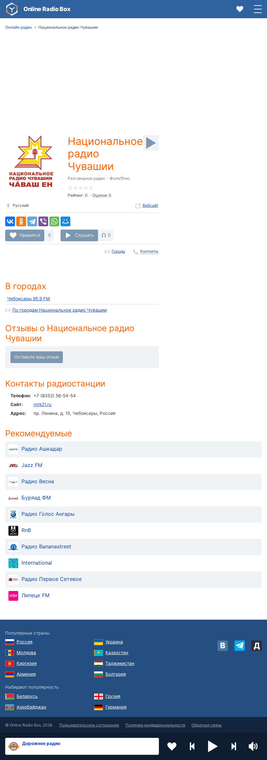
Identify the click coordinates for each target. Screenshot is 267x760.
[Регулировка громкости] (254, 746)
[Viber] (43, 221)
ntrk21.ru (42, 404)
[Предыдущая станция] (192, 746)
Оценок (99, 195)
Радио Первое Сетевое (51, 579)
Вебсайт (150, 205)
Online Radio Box (46, 9)
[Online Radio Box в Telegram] (239, 645)
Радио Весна (37, 481)
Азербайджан (31, 707)
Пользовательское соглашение (89, 725)
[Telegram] (32, 221)
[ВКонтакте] (10, 221)
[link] (11, 9)
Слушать (84, 235)
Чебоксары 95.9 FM (28, 298)
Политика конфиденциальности (155, 725)
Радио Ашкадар (41, 448)
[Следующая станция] (233, 746)
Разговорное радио (86, 178)
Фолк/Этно (120, 178)
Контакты (149, 251)
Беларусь (27, 696)
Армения (26, 674)
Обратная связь (206, 725)
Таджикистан (119, 663)
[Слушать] (151, 143)
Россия (25, 641)
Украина (114, 641)
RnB (26, 530)
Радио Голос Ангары (48, 514)
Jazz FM (31, 465)
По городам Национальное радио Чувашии (59, 310)
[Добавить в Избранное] (172, 746)
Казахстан (116, 652)
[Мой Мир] (65, 221)
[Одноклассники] (21, 221)
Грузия (112, 696)
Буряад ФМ (36, 497)
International (36, 562)
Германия (116, 707)
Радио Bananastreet (46, 546)
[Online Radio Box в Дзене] (256, 645)
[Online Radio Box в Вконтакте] (223, 645)
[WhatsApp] (54, 221)
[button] (213, 746)
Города (118, 251)
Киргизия (27, 663)
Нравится (30, 235)
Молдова (26, 652)
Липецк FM (35, 595)
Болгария (115, 674)
